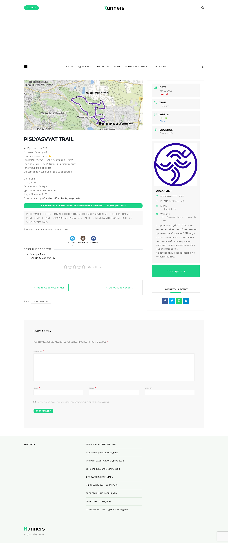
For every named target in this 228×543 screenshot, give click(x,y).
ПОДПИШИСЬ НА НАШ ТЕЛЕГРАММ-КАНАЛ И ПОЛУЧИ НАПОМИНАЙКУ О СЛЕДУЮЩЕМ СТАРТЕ (83, 205)
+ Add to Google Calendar (49, 287)
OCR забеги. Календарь (99, 477)
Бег (68, 66)
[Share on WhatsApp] (179, 301)
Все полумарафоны (42, 258)
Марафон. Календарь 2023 (101, 444)
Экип (117, 66)
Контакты (29, 444)
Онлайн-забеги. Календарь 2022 (105, 460)
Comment (38, 351)
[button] (202, 66)
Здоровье (83, 66)
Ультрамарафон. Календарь (102, 485)
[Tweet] (172, 301)
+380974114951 (177, 201)
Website (148, 388)
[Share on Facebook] (165, 301)
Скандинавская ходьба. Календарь (107, 509)
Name (37, 387)
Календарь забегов (136, 66)
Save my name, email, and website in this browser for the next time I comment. (73, 402)
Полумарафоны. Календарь (102, 452)
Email (92, 387)
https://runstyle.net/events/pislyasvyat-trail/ (59, 198)
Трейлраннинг (41, 302)
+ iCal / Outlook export (119, 287)
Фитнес (101, 66)
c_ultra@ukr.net (169, 209)
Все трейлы (37, 254)
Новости (160, 66)
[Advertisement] (114, 38)
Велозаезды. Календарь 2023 (103, 469)
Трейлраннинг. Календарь (101, 493)
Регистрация (176, 271)
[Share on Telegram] (186, 301)
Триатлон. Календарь (98, 501)
